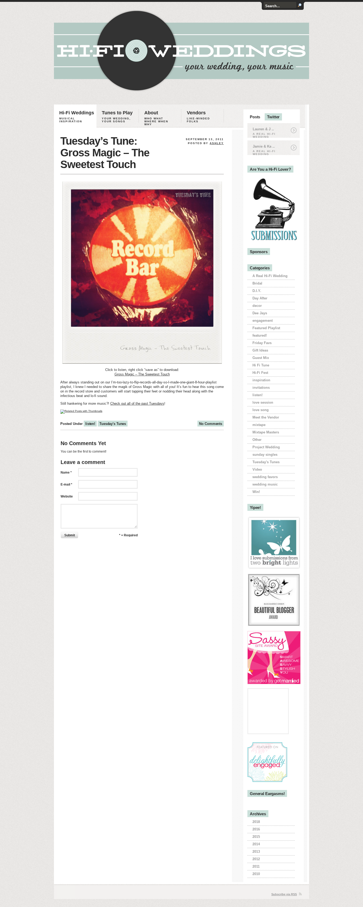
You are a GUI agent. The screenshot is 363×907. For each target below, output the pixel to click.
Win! (256, 492)
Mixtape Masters (265, 432)
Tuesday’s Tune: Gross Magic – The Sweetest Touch (104, 152)
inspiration (261, 380)
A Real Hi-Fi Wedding (270, 276)
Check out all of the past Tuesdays (137, 404)
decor (257, 306)
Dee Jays (259, 313)
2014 (256, 844)
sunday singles (264, 455)
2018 (256, 822)
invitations (261, 388)
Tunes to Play (117, 116)
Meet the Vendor (265, 417)
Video (257, 469)
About (156, 118)
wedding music (265, 484)
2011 (256, 866)
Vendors (198, 116)
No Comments (210, 424)
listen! (90, 424)
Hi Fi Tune (260, 365)
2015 (256, 837)
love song (260, 410)
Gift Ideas (260, 350)
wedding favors (265, 477)
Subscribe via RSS (284, 894)
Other (256, 440)
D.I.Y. (256, 291)
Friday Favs (262, 343)
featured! (259, 335)
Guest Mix (260, 358)
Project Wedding (266, 447)
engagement (262, 321)
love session (262, 402)
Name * (66, 472)
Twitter (273, 117)
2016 (256, 829)
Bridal (257, 283)
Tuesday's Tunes (112, 424)
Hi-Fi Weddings (76, 116)
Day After (259, 298)
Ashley (217, 143)
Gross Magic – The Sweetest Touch (142, 374)
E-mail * (66, 484)
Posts (255, 117)
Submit (69, 535)
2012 (256, 859)
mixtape (258, 425)
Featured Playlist (266, 328)
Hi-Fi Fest (260, 373)
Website (67, 496)
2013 (256, 852)
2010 (256, 874)
